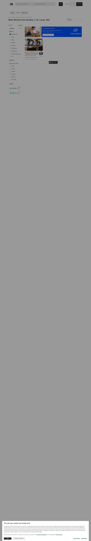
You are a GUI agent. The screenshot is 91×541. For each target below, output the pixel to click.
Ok (7, 538)
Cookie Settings (19, 538)
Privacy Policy (59, 534)
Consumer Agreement (41, 534)
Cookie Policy (84, 538)
